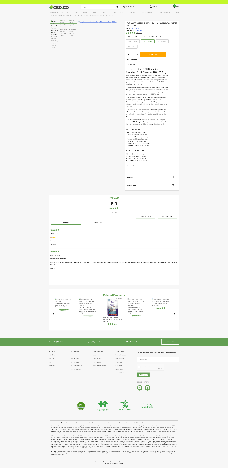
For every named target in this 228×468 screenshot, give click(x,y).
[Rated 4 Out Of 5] (112, 315)
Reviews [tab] (66, 222)
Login (94, 355)
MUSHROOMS (133, 12)
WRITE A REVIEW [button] (146, 216)
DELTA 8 (95, 12)
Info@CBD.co (58, 342)
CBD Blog (73, 355)
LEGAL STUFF (119, 351)
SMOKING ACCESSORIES (148, 12)
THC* (68, 12)
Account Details (97, 358)
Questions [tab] (98, 222)
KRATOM (122, 12)
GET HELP (52, 351)
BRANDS (85, 12)
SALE (177, 12)
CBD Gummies (63, 15)
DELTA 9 (105, 12)
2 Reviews (139, 33)
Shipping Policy (119, 365)
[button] (151, 64)
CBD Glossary (75, 362)
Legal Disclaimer (120, 358)
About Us (51, 358)
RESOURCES (75, 351)
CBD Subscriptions (76, 365)
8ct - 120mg (131, 46)
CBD (76, 12)
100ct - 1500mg (132, 41)
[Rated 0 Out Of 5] (64, 315)
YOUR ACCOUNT (98, 351)
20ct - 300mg (147, 41)
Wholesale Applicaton (99, 365)
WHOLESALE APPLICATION (56, 12)
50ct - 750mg (162, 41)
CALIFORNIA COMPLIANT (166, 12)
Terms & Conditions (120, 355)
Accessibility (130, 461)
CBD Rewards (97, 362)
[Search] (117, 7)
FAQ (50, 362)
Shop (55, 15)
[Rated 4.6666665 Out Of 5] (137, 308)
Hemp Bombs (135, 28)
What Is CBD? (75, 358)
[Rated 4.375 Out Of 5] (161, 324)
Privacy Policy (119, 362)
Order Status (52, 355)
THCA (114, 12)
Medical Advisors (76, 369)
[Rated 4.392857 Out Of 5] (88, 324)
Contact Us (170, 342)
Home (51, 15)
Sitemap (121, 461)
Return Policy (119, 369)
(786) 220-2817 (96, 342)
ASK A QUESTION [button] (167, 216)
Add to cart (153, 54)
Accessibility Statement (122, 373)
